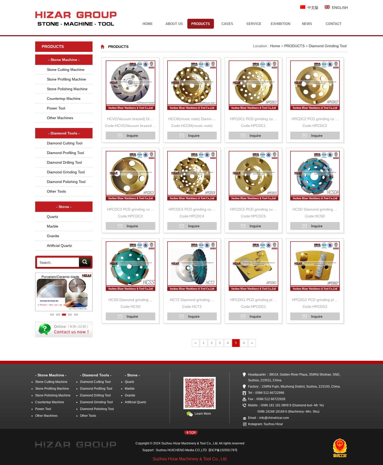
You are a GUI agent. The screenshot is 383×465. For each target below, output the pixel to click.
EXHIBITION (280, 24)
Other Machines (60, 118)
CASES (227, 24)
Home (275, 46)
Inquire (132, 135)
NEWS (307, 24)
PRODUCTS (200, 24)
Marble (52, 226)
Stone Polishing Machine (67, 89)
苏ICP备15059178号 (222, 450)
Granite (53, 236)
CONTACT (334, 24)
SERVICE (253, 24)
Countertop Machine (64, 98)
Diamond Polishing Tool (66, 182)
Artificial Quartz (59, 245)
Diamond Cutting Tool (64, 143)
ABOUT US (174, 24)
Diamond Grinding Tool (66, 172)
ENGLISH (339, 7)
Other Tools (56, 191)
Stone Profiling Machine (66, 79)
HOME (148, 24)
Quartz (52, 217)
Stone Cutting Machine (65, 70)
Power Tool (56, 108)
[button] (52, 315)
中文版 (311, 7)
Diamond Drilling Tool (64, 162)
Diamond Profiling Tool (65, 153)
